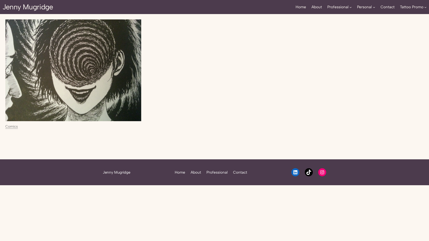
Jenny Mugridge (27, 7)
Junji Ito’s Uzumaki (37, 136)
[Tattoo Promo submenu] (425, 7)
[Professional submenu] (350, 7)
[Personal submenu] (374, 7)
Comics (11, 126)
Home (180, 172)
